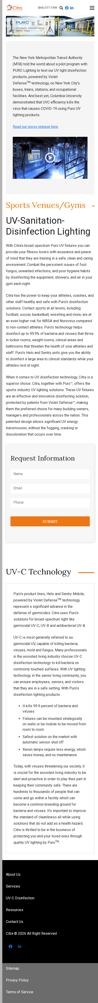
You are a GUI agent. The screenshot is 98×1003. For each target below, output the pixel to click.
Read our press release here (35, 127)
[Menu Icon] (92, 8)
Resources (14, 910)
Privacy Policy (17, 980)
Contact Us (14, 922)
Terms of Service (19, 992)
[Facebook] (66, 8)
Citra (9, 933)
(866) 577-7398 (47, 7)
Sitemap (12, 968)
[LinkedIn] (71, 8)
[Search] (61, 8)
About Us (13, 874)
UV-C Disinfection (20, 898)
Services (13, 886)
